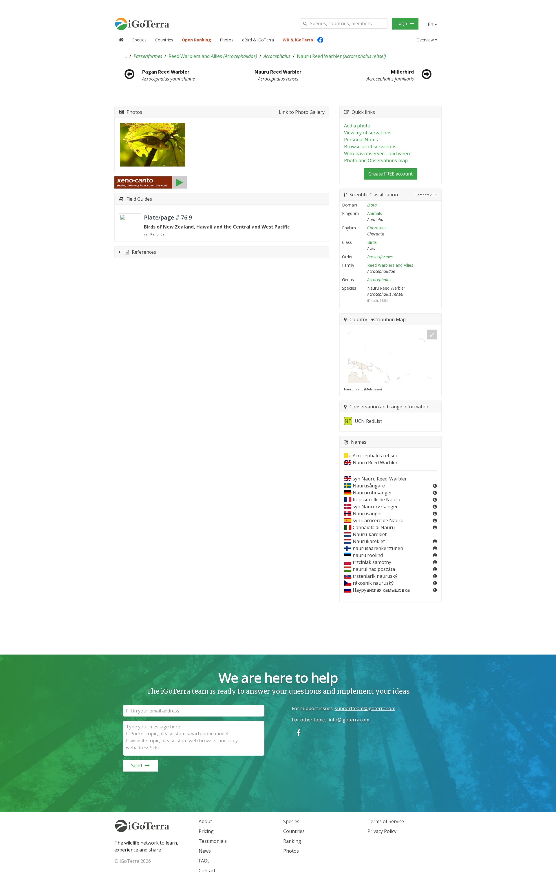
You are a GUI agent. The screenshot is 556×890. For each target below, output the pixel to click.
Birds (372, 242)
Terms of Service (385, 821)
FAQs (204, 861)
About (205, 821)
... (126, 56)
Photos (226, 40)
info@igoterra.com (349, 720)
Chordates (377, 228)
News (205, 851)
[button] (126, 56)
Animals (374, 213)
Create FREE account (390, 174)
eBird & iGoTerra (258, 40)
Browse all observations (370, 146)
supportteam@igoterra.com (365, 708)
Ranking (292, 841)
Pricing (206, 831)
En (431, 24)
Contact (207, 870)
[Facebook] (320, 40)
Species (139, 40)
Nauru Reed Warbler (341, 56)
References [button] (144, 252)
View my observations (368, 132)
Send (136, 765)
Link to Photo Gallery (302, 112)
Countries (164, 40)
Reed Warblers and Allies (213, 56)
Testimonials (213, 841)
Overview (425, 40)
